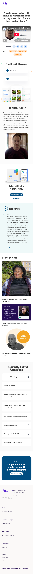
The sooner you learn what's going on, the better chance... (16, 354)
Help (3, 561)
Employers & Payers (7, 511)
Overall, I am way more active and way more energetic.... (14, 324)
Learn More (16, 198)
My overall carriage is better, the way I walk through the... (14, 300)
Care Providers (5, 515)
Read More (9, 248)
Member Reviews (6, 527)
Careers (4, 554)
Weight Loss (18, 54)
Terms (8, 568)
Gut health (13, 51)
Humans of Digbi (6, 523)
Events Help (5, 557)
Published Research (7, 539)
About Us (4, 547)
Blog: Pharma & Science (8, 535)
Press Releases (6, 551)
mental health (22, 51)
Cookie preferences (16, 568)
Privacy (4, 568)
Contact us (25, 568)
